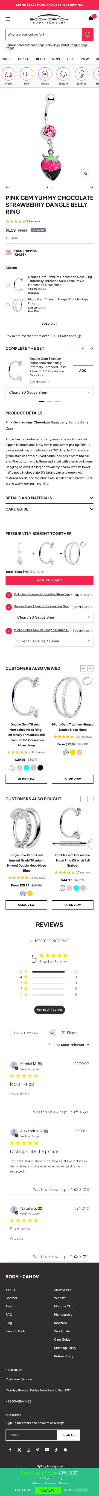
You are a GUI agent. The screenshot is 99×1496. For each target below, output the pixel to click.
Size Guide (62, 1331)
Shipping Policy (65, 1348)
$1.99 (56, 59)
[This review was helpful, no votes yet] (76, 1112)
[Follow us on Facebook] (10, 1449)
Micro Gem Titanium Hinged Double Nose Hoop (72, 726)
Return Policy (63, 1356)
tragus (10, 48)
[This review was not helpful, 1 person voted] (84, 1256)
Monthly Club (63, 1306)
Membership (63, 1315)
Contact (11, 1298)
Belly (40, 59)
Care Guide (62, 1340)
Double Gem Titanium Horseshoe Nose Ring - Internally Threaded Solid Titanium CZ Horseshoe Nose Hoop (26, 734)
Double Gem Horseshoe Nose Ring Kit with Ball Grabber (72, 860)
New (85, 59)
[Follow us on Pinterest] (37, 1449)
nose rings (37, 45)
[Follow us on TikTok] (56, 1449)
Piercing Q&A (15, 1331)
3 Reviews (33, 221)
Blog (9, 1323)
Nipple (23, 59)
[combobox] (69, 1045)
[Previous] (7, 187)
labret (65, 45)
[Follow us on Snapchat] (65, 1449)
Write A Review (49, 1009)
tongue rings (78, 45)
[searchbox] (29, 1032)
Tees (70, 59)
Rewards (60, 1323)
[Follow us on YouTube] (47, 1449)
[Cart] (91, 19)
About (10, 1306)
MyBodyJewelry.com (50, 1466)
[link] (12, 768)
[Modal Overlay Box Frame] (49, 1482)
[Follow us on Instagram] (28, 1449)
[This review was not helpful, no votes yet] (84, 1112)
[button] (83, 668)
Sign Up (69, 1435)
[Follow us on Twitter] (19, 1449)
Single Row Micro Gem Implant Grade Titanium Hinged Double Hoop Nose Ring (26, 863)
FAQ (9, 1315)
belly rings (53, 45)
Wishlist (60, 1298)
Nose (6, 59)
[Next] (91, 187)
